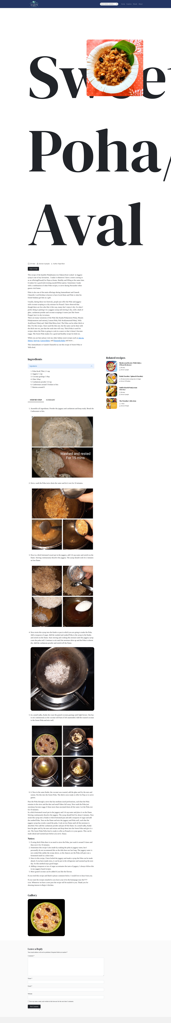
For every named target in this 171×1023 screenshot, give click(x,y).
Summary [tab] (50, 400)
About (140, 4)
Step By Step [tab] (36, 400)
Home (123, 4)
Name (30, 978)
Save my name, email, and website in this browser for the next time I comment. (51, 1001)
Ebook (135, 4)
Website (30, 994)
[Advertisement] (85, 21)
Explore (129, 4)
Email (30, 986)
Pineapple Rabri (59, 341)
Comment (31, 956)
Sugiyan (36, 341)
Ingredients (33, 366)
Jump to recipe (33, 268)
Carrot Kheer (45, 341)
